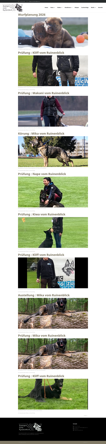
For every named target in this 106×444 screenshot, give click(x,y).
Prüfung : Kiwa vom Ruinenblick (41, 214)
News (52, 7)
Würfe (92, 7)
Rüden (59, 7)
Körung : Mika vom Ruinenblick (41, 133)
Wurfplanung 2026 (31, 15)
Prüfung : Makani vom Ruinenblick (43, 93)
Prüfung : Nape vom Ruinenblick (42, 174)
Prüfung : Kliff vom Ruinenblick (41, 53)
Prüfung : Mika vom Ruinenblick (42, 336)
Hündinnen (68, 7)
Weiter (86, 415)
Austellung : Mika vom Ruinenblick (44, 295)
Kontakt (100, 7)
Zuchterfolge (85, 7)
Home (46, 7)
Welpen (77, 7)
